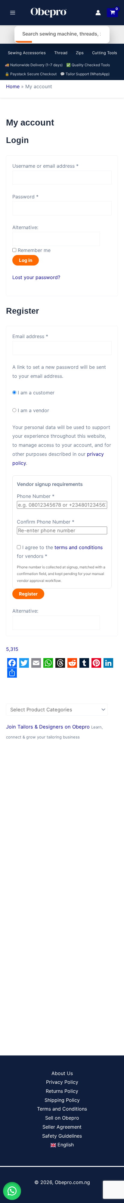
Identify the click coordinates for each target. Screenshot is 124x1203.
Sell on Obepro (62, 1118)
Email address (40, 335)
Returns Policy (62, 1091)
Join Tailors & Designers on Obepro (48, 727)
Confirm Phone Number (45, 522)
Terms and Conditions (62, 1109)
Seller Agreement (62, 1127)
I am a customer (35, 393)
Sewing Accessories (27, 52)
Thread (60, 52)
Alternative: (25, 227)
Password (35, 196)
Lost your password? (36, 277)
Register (28, 594)
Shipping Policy (62, 1100)
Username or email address (55, 165)
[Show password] (105, 208)
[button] (12, 1191)
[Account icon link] (98, 12)
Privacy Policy (62, 1082)
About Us (62, 1073)
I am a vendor (32, 410)
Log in (25, 260)
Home (13, 86)
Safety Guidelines (62, 1136)
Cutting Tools (104, 52)
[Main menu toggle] (12, 12)
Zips (80, 52)
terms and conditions (78, 547)
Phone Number (35, 496)
